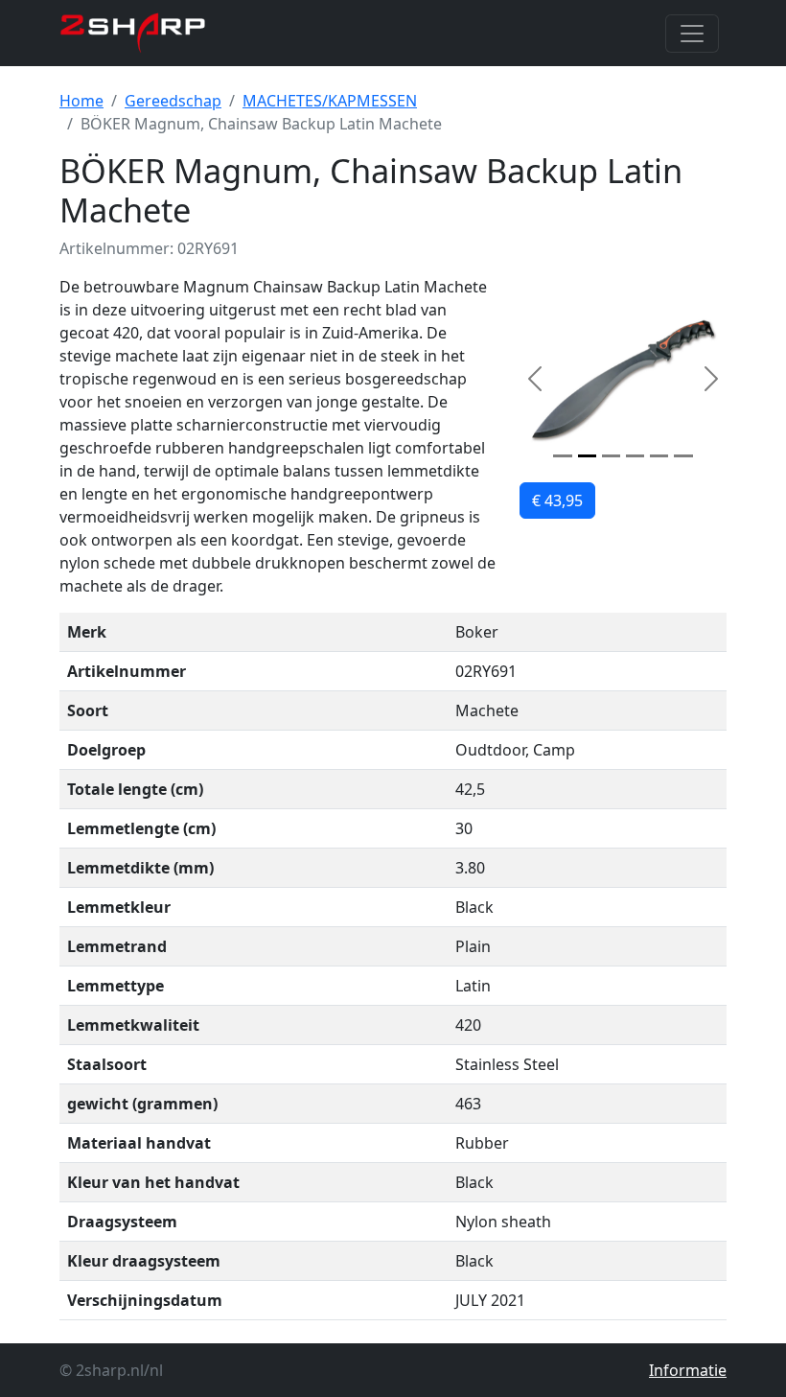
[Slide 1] (562, 456)
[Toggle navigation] (692, 33)
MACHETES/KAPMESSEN (330, 100)
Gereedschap (173, 100)
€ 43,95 (557, 500)
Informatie (688, 1370)
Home (81, 100)
